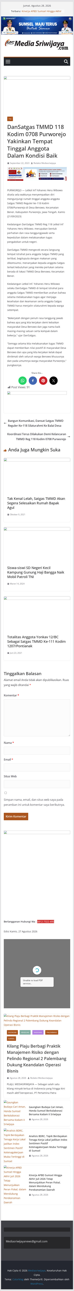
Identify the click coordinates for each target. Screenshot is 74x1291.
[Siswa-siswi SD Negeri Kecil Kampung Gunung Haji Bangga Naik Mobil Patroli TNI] (37, 529)
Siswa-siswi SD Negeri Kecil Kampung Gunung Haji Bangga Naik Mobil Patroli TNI (35, 572)
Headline (25, 1032)
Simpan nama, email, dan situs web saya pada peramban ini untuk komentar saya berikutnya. (34, 802)
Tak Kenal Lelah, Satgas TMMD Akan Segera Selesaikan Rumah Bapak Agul (36, 503)
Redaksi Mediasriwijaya (45, 163)
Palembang (52, 1032)
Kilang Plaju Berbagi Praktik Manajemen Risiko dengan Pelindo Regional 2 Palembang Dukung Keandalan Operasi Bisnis (36, 1058)
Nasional (38, 1032)
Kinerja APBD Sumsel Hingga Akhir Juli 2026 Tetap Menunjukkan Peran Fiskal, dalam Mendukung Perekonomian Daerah (45, 1182)
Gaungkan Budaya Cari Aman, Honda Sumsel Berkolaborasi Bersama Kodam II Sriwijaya (46, 1110)
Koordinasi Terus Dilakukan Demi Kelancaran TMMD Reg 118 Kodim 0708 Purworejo (36, 436)
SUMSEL (11, 1038)
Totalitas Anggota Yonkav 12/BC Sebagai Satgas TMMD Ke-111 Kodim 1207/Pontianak (36, 641)
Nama (9, 743)
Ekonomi (12, 1032)
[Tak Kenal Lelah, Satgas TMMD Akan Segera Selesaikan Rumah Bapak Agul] (37, 460)
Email (8, 759)
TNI (10, 119)
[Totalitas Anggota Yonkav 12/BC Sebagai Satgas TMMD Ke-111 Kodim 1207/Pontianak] (37, 599)
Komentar (11, 695)
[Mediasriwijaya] (37, 19)
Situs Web (10, 776)
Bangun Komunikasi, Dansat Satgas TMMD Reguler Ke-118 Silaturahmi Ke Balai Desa (36, 423)
